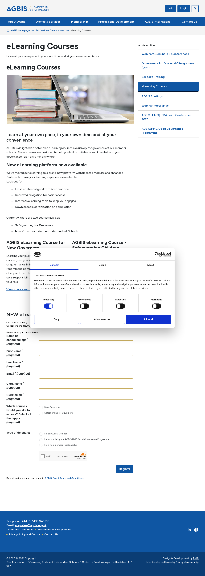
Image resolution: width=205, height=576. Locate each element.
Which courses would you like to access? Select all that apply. (18, 414)
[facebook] (196, 530)
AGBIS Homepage (20, 30)
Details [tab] (103, 265)
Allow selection (102, 319)
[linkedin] (189, 530)
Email (18, 373)
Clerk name (15, 385)
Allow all (148, 319)
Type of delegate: (18, 432)
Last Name (14, 364)
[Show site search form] (195, 8)
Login (183, 8)
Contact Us (189, 21)
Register (124, 469)
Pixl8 (196, 558)
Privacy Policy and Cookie (24, 534)
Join (170, 8)
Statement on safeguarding (54, 529)
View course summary (21, 289)
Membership (79, 21)
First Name (14, 353)
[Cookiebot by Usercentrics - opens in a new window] (157, 254)
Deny (56, 319)
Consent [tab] (54, 265)
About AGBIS (17, 21)
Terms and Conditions (19, 529)
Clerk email (14, 397)
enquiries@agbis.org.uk (30, 525)
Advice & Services (48, 21)
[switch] (84, 306)
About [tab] (150, 265)
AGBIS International (158, 21)
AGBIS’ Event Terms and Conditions (64, 478)
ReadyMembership (187, 562)
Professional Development (116, 21)
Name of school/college (17, 340)
